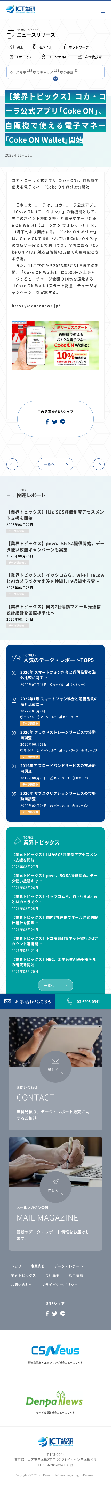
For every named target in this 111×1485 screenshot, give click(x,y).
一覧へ (49, 464)
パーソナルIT (58, 56)
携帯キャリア (45, 72)
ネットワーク (79, 46)
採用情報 (76, 1275)
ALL (20, 46)
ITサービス (23, 56)
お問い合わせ (22, 1284)
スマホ (23, 72)
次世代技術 (93, 56)
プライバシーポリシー (60, 1284)
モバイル (45, 46)
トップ (16, 1265)
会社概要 (52, 1275)
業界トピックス (23, 1275)
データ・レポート (68, 1265)
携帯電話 (68, 72)
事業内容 (38, 1265)
